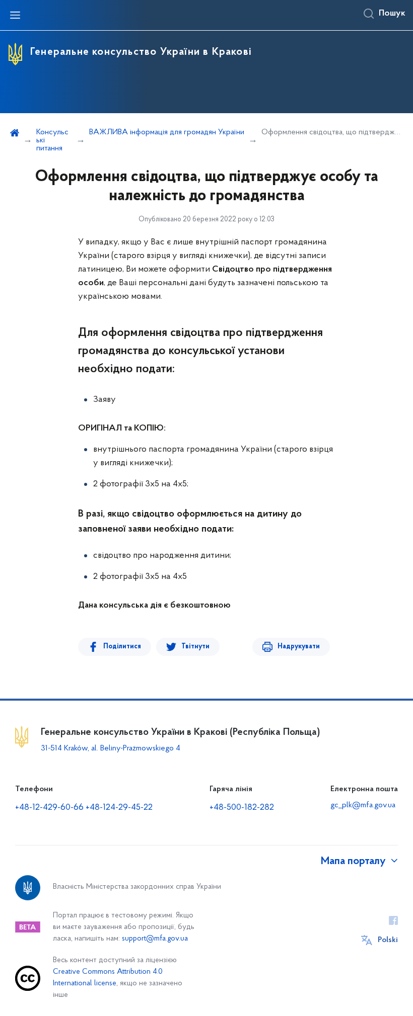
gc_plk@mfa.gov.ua (362, 805)
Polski (388, 940)
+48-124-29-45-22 (119, 807)
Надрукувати (299, 646)
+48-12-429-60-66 (49, 807)
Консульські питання (52, 140)
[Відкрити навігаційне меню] (15, 15)
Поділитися (122, 646)
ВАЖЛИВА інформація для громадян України (166, 132)
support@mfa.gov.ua (155, 939)
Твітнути (195, 646)
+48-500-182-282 (242, 807)
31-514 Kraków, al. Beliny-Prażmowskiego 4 (110, 748)
